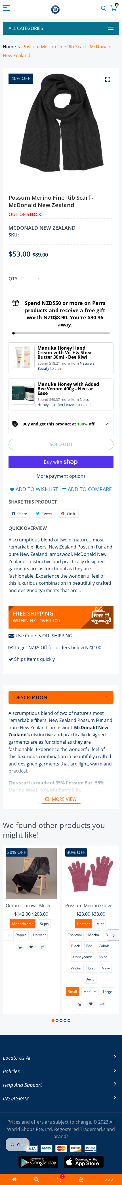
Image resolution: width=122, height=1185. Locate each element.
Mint (100, 923)
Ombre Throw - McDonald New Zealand (48, 905)
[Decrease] (27, 279)
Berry (90, 979)
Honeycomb (82, 956)
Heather (83, 923)
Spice (103, 956)
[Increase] (49, 279)
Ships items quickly (34, 659)
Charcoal (75, 934)
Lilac (91, 968)
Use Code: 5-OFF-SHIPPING (44, 636)
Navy (106, 968)
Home (9, 47)
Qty (13, 279)
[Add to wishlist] (31, 947)
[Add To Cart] (20, 948)
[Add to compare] (42, 947)
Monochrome (22, 923)
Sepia (44, 923)
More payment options (61, 476)
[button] (53, 1020)
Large (107, 991)
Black (75, 945)
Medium (89, 991)
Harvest (39, 934)
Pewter (76, 968)
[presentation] (8, 935)
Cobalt (104, 945)
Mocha (93, 934)
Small (72, 991)
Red (89, 945)
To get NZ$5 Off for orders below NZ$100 (57, 647)
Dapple (21, 934)
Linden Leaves (63, 404)
